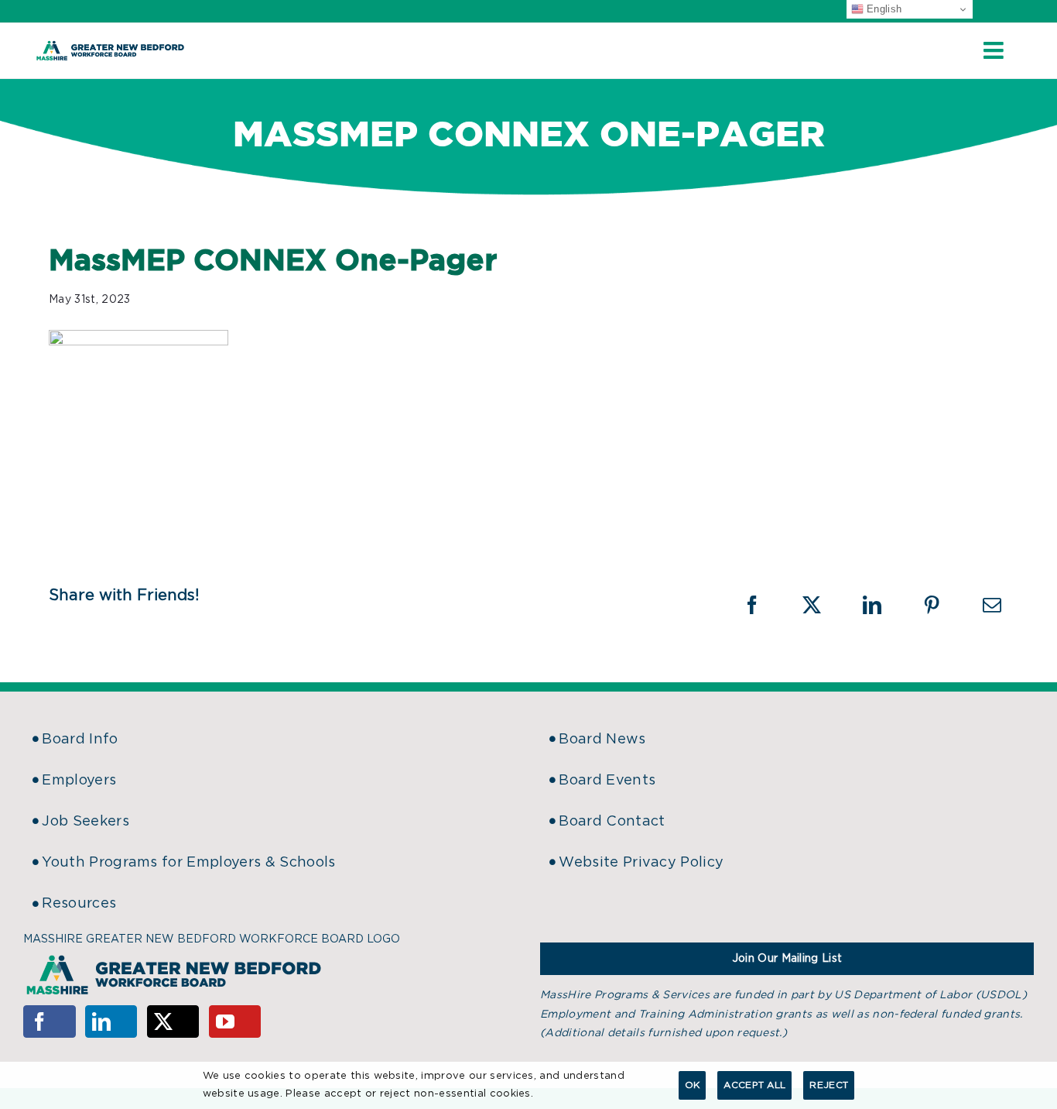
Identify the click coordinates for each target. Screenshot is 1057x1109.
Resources (79, 904)
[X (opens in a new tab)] (821, 605)
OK (692, 1085)
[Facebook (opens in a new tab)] (762, 605)
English (883, 9)
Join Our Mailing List (787, 958)
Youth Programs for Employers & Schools (188, 863)
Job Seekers (85, 822)
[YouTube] (235, 1021)
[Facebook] (49, 1021)
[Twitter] (173, 1021)
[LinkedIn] (111, 1021)
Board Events (607, 781)
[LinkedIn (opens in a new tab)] (882, 605)
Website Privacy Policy (641, 863)
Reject (828, 1085)
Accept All (754, 1085)
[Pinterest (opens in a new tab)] (941, 605)
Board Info (80, 740)
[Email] (992, 605)
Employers (79, 781)
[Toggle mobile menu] (995, 50)
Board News (602, 740)
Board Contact (612, 822)
